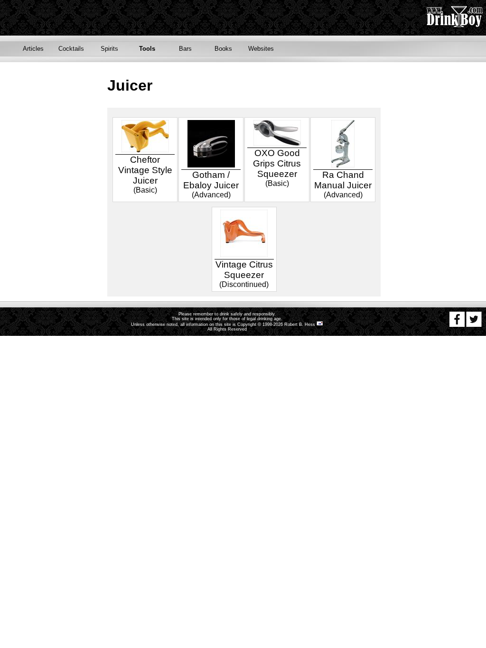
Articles (33, 48)
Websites (261, 48)
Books (223, 48)
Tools (147, 48)
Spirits (109, 48)
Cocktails (71, 48)
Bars (185, 48)
